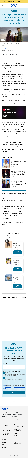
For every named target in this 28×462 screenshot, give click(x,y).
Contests (4, 423)
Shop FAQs (4, 439)
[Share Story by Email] (13, 54)
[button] (2, 5)
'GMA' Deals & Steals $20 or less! (12, 1)
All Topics (4, 450)
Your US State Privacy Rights (19, 423)
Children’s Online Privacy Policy (5, 433)
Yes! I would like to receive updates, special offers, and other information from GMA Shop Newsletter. (15, 374)
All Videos (4, 447)
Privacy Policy (8, 387)
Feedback (16, 435)
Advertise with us (5, 437)
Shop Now (17, 252)
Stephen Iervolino (7, 48)
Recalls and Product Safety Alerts (17, 443)
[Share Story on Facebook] (3, 54)
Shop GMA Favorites (13, 233)
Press (15, 433)
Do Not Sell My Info (6, 430)
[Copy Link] (16, 54)
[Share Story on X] (6, 54)
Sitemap (16, 439)
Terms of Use (5, 425)
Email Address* (7, 364)
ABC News (4, 442)
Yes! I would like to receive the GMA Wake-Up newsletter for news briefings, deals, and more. (14, 379)
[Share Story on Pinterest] (10, 54)
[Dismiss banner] (26, 1)
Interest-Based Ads (18, 426)
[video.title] (14, 34)
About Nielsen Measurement (17, 430)
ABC (3, 444)
